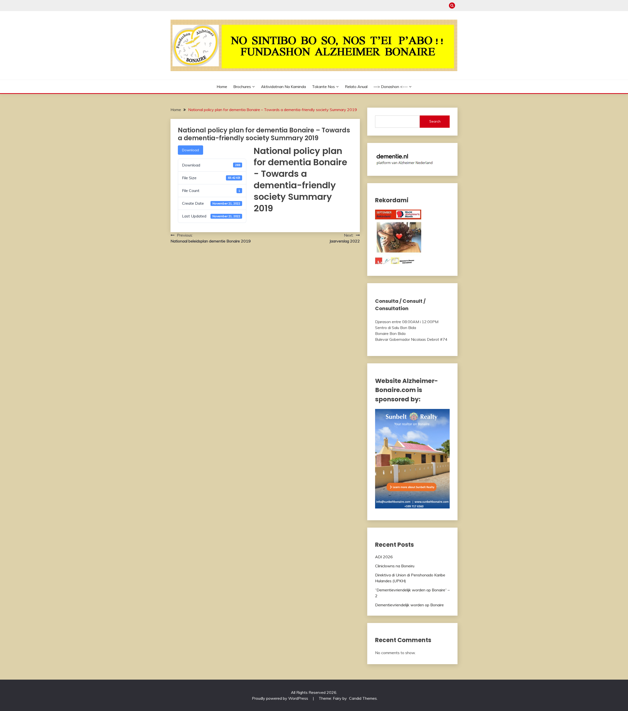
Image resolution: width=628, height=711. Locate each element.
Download (190, 150)
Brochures (242, 86)
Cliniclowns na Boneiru (394, 565)
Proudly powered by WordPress (280, 698)
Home (222, 86)
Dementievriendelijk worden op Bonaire (409, 604)
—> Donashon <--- (391, 86)
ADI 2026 (384, 556)
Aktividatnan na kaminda (283, 86)
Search (435, 121)
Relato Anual (356, 86)
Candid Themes (363, 698)
